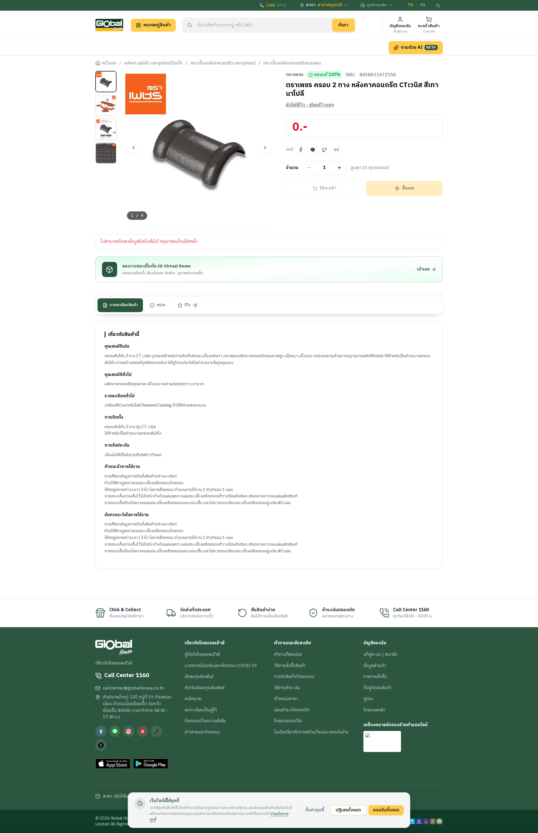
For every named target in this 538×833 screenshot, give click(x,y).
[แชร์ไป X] (324, 150)
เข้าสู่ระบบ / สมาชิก (380, 654)
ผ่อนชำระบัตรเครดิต (292, 710)
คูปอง (368, 698)
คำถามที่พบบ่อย (288, 654)
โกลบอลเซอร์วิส (288, 720)
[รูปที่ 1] (106, 81)
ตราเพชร (294, 74)
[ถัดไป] (265, 147)
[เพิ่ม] (339, 167)
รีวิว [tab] (190, 305)
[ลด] (309, 167)
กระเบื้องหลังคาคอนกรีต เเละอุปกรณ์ (223, 63)
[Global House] (109, 25)
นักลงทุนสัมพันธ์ (199, 676)
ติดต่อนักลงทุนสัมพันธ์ (204, 687)
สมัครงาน (193, 698)
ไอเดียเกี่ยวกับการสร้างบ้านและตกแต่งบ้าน (311, 732)
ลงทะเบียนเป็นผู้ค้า (201, 710)
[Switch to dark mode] (438, 5)
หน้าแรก (109, 63)
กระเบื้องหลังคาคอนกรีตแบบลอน (292, 63)
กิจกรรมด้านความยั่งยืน (205, 720)
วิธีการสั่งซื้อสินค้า (289, 665)
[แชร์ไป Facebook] (301, 150)
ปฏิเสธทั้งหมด (348, 810)
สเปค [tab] (161, 305)
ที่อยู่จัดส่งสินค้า (377, 687)
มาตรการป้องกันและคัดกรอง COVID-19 (221, 665)
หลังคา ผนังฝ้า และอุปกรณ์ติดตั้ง (153, 63)
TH (410, 5)
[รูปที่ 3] (106, 129)
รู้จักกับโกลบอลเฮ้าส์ (202, 654)
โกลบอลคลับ (374, 710)
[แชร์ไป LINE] (313, 150)
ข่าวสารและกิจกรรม (202, 732)
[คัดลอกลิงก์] (336, 150)
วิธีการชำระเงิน (287, 687)
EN (422, 5)
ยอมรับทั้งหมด (386, 810)
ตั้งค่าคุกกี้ (314, 810)
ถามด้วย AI (418, 47)
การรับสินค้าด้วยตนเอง (294, 676)
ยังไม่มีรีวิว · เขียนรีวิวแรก (310, 105)
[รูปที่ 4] (106, 153)
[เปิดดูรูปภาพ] (199, 147)
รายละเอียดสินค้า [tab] (124, 305)
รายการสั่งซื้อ (375, 676)
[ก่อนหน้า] (133, 147)
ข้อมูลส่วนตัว (374, 665)
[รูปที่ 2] (106, 105)
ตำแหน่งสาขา (286, 698)
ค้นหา (343, 25)
